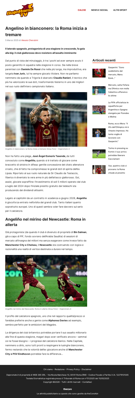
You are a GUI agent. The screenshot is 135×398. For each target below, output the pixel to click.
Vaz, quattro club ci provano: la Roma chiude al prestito (117, 169)
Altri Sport (120, 10)
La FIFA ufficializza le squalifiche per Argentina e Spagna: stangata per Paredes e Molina (118, 109)
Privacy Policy (73, 369)
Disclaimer (86, 369)
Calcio (82, 10)
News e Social (99, 10)
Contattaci (87, 382)
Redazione (60, 369)
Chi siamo (48, 369)
